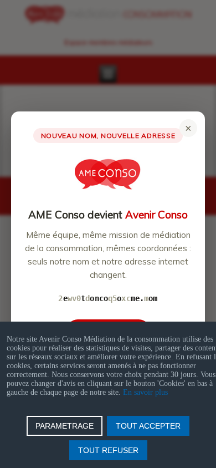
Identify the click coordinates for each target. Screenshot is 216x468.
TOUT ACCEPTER (148, 425)
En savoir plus (145, 392)
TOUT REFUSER (108, 450)
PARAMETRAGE (64, 425)
